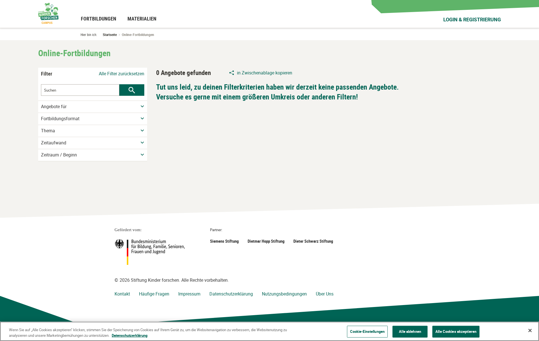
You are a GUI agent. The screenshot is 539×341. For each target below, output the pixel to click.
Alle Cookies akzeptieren (455, 331)
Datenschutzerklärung (231, 294)
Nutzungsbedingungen (284, 294)
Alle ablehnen (410, 331)
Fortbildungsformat (60, 119)
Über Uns (325, 294)
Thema (48, 131)
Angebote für (54, 107)
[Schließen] (530, 330)
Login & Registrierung (472, 19)
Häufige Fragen (154, 294)
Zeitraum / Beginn (59, 155)
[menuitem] (98, 18)
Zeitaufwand (53, 143)
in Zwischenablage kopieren (264, 73)
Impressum (189, 294)
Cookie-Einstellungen (367, 331)
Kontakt (122, 294)
